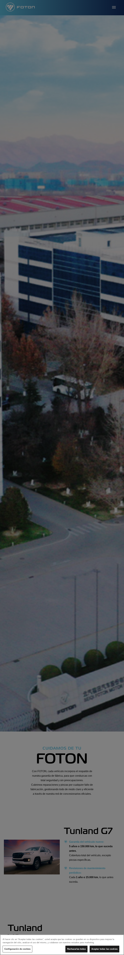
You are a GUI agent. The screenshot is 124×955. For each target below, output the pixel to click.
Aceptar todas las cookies (104, 949)
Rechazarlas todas (76, 949)
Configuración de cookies (17, 949)
